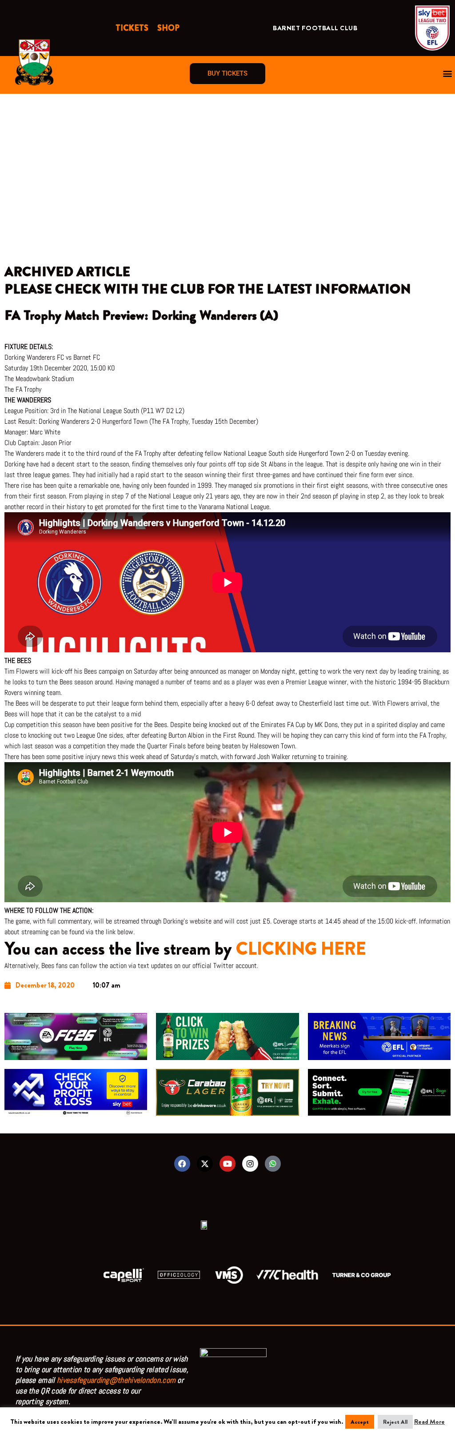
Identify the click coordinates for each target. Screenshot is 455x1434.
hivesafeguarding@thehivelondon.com (116, 1380)
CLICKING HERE (301, 948)
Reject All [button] (395, 1422)
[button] (447, 73)
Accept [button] (360, 1422)
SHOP (168, 28)
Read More (429, 1421)
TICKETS (132, 28)
